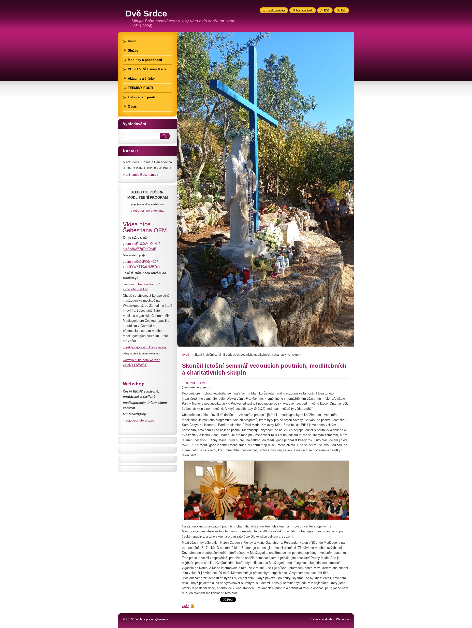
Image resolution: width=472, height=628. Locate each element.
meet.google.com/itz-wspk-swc (145, 347)
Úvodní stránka (275, 10)
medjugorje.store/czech (139, 420)
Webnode (342, 619)
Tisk (343, 10)
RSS (326, 10)
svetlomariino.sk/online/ (147, 210)
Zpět (185, 606)
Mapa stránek (304, 10)
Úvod (185, 354)
